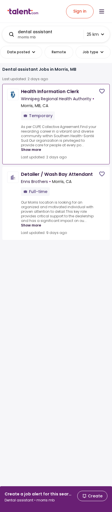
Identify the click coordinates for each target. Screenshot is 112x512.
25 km (93, 34)
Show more (31, 149)
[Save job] (102, 91)
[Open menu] (101, 11)
